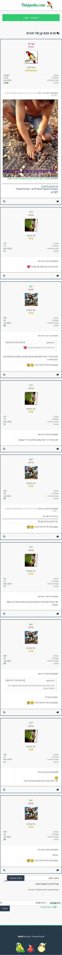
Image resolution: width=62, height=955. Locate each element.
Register (35, 17)
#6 (57, 597)
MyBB (20, 936)
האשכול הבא (42, 884)
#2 (57, 261)
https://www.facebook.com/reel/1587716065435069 (32, 178)
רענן (31, 286)
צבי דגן (54, 95)
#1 (57, 93)
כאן (56, 186)
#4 (57, 435)
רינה (31, 212)
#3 (57, 336)
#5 (57, 509)
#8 (57, 772)
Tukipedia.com (33, 4)
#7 (57, 674)
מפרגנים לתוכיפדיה (48, 186)
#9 (57, 850)
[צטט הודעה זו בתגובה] (58, 201)
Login (26, 17)
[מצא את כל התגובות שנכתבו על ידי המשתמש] (4, 201)
